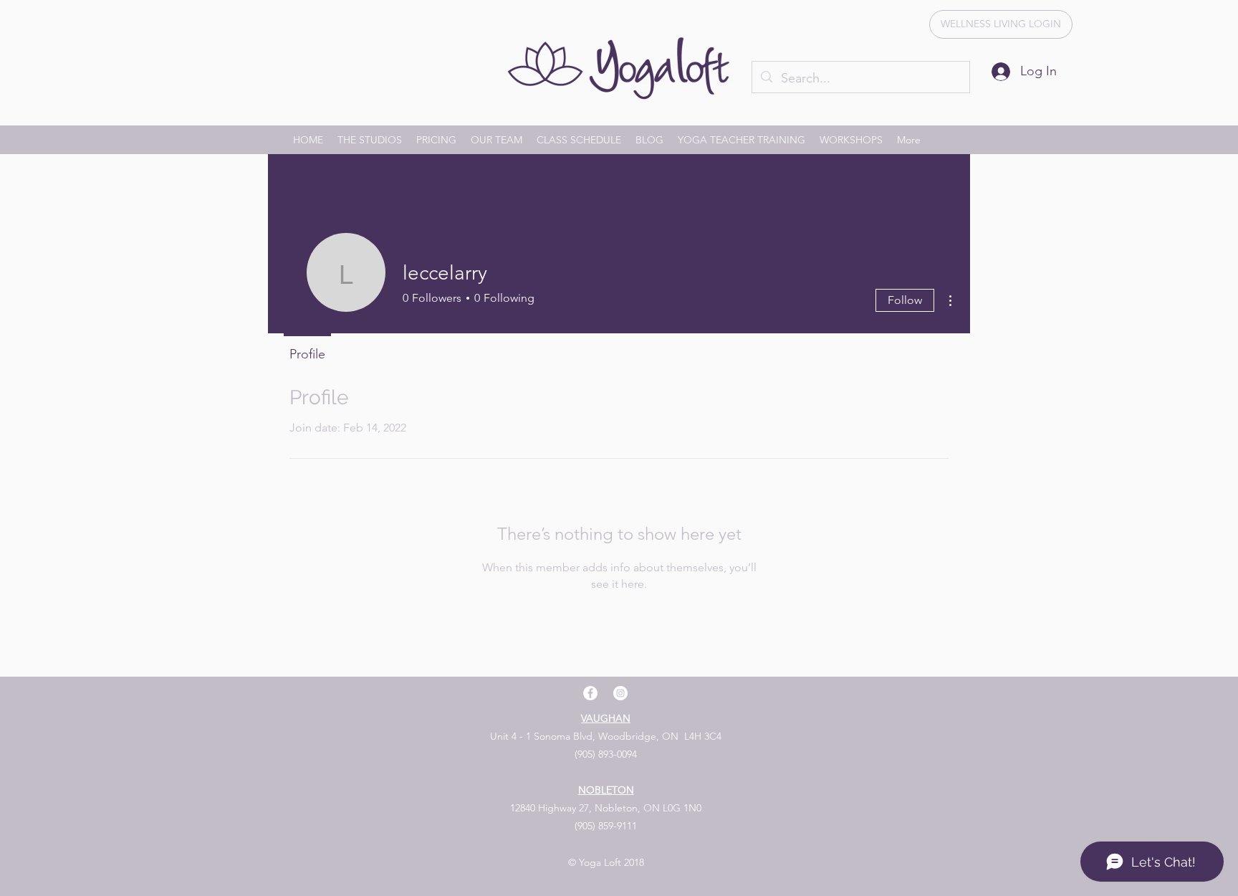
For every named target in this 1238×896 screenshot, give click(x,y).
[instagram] (620, 693)
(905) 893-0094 (606, 754)
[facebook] (590, 693)
